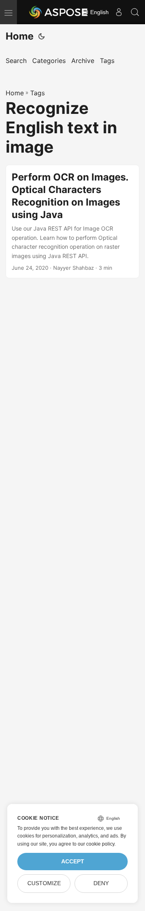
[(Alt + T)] (41, 36)
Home (19, 36)
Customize (44, 883)
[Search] (135, 12)
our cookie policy (96, 844)
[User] (119, 12)
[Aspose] (59, 12)
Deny (101, 883)
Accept (72, 862)
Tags (37, 93)
